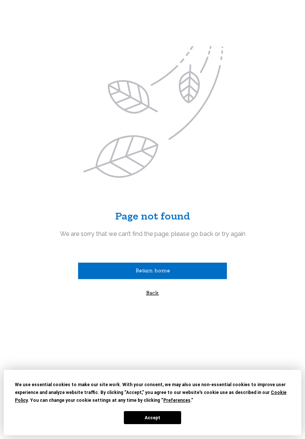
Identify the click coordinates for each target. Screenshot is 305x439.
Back (152, 293)
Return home (152, 270)
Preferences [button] (176, 400)
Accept (152, 417)
